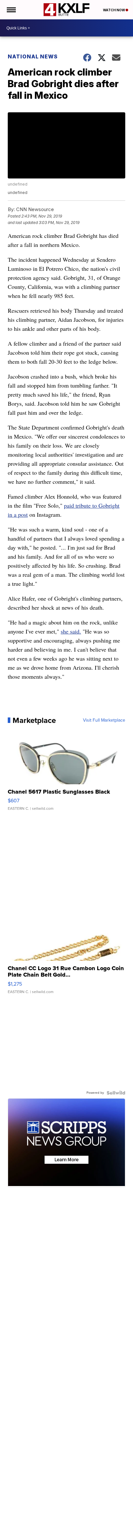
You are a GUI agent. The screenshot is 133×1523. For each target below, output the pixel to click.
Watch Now (114, 10)
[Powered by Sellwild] (116, 1093)
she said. (71, 631)
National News (33, 56)
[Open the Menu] (11, 10)
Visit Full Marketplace (104, 720)
